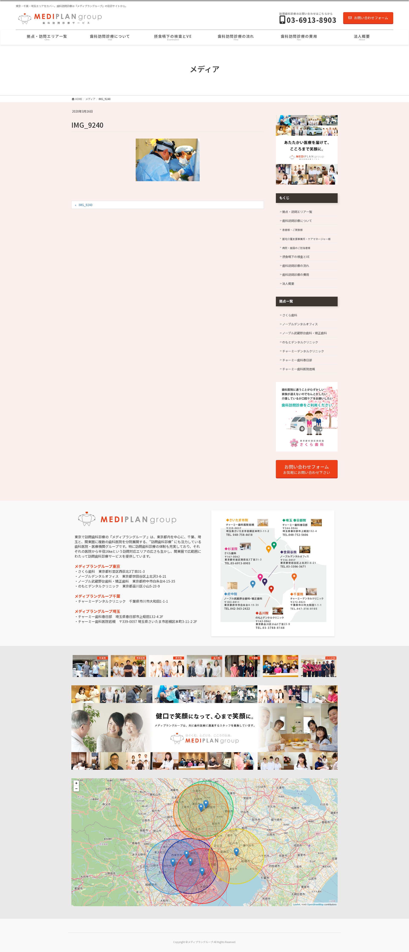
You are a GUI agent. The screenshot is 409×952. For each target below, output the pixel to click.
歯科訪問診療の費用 (295, 274)
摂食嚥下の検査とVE (296, 257)
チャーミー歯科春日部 (297, 360)
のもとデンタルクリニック (300, 342)
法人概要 (288, 283)
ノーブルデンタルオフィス (300, 324)
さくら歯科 (289, 315)
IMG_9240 (85, 205)
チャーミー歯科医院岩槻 (298, 369)
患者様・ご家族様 (292, 229)
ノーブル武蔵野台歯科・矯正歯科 (304, 333)
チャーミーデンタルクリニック (303, 351)
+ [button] (76, 783)
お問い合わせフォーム (371, 17)
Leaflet (296, 904)
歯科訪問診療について (297, 220)
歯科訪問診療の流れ (295, 265)
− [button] (76, 788)
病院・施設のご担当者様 (296, 248)
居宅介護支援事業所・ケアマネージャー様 (306, 239)
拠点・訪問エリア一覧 (297, 212)
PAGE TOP (396, 919)
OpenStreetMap (315, 904)
